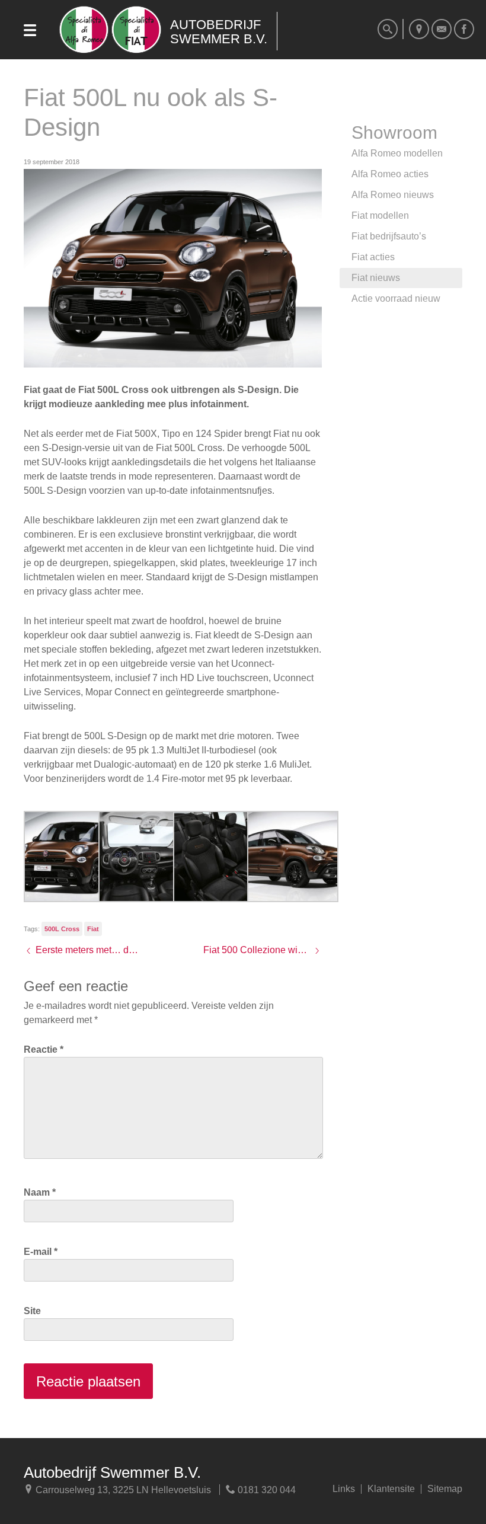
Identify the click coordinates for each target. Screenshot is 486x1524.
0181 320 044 (265, 1490)
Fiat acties (373, 257)
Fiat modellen (380, 215)
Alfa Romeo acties (390, 174)
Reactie (43, 1049)
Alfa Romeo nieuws (392, 195)
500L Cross (61, 928)
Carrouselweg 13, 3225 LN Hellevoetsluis (122, 1490)
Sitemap (444, 1489)
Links (343, 1489)
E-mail (40, 1252)
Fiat (93, 928)
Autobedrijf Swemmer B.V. (112, 1472)
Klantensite (391, 1489)
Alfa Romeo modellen (397, 153)
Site (32, 1311)
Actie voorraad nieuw (395, 298)
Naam (40, 1192)
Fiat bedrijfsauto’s (388, 236)
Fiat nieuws (375, 278)
